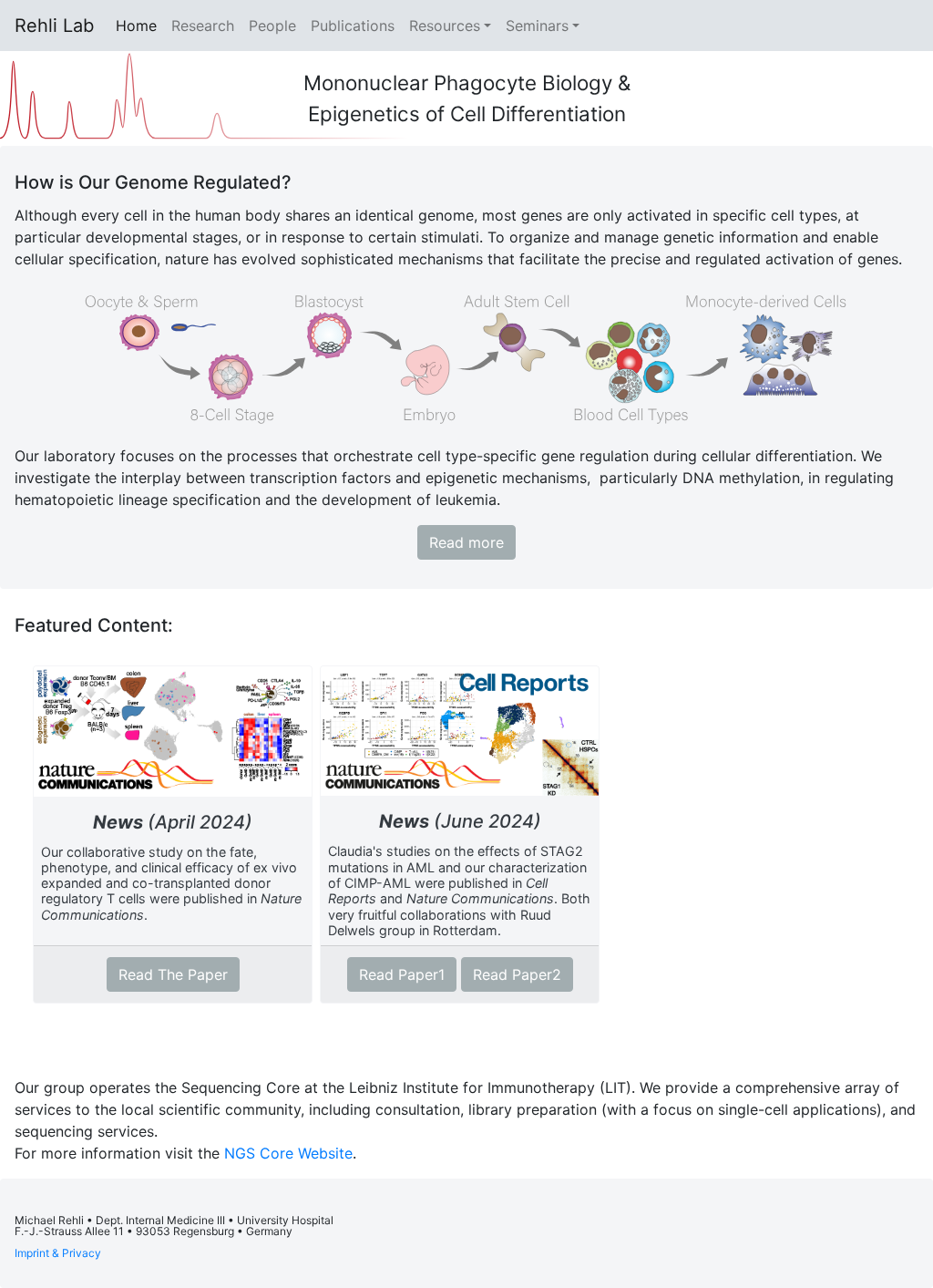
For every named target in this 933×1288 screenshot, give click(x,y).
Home (140, 25)
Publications (353, 25)
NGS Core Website (288, 1153)
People (272, 25)
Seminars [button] (537, 25)
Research (202, 25)
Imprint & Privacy (58, 1253)
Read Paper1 (402, 974)
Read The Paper (173, 974)
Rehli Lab (54, 25)
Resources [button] (444, 25)
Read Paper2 (517, 974)
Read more (466, 542)
